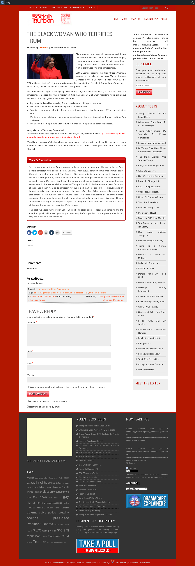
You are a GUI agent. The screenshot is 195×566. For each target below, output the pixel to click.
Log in (9, 2)
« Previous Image (36, 300)
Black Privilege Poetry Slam (151, 301)
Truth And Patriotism (148, 202)
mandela (66, 503)
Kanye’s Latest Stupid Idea (43, 296)
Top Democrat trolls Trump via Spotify (94, 502)
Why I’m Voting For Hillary (150, 240)
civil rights (39, 482)
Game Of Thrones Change (151, 197)
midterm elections (97, 292)
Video (124, 19)
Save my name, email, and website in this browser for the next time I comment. (67, 387)
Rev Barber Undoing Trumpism (92, 506)
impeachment (51, 503)
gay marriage (55, 497)
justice (59, 503)
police (42, 512)
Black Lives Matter (56, 478)
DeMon (44, 47)
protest (29, 531)
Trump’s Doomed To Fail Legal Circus (94, 426)
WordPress (145, 563)
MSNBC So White (146, 268)
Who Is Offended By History (151, 282)
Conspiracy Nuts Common (150, 364)
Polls (164, 19)
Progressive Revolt (147, 213)
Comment (31, 322)
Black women (57, 292)
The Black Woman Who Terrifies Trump (95, 452)
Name (29, 351)
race (37, 529)
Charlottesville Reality (148, 192)
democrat (57, 487)
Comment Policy (78, 7)
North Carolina (62, 508)
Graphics (135, 19)
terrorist (29, 542)
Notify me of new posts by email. (44, 407)
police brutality (58, 512)
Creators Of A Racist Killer (150, 296)
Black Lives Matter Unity (149, 338)
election (79, 292)
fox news (40, 497)
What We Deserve (147, 171)
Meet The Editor (59, 7)
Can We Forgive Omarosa (150, 176)
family (29, 497)
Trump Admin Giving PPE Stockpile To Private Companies (152, 134)
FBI (86, 292)
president (61, 518)
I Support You (144, 343)
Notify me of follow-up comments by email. (49, 401)
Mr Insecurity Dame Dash (150, 348)
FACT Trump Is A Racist (149, 186)
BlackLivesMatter (41, 478)
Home (115, 19)
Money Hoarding (146, 369)
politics (33, 518)
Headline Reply (150, 19)
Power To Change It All (149, 181)
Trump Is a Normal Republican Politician (95, 515)
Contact (44, 7)
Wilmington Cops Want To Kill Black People (97, 430)
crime (34, 487)
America (30, 478)
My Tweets (130, 463)
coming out (53, 483)
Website (30, 375)
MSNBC (41, 507)
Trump (38, 542)
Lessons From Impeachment (152, 143)
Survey (92, 7)
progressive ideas (62, 524)
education (38, 492)
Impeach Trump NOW (148, 207)
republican (34, 536)
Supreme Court (58, 536)
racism (63, 530)
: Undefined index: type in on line (147, 430)
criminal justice (44, 487)
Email (29, 363)
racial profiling (49, 530)
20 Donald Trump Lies (149, 263)
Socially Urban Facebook (46, 461)
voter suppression (56, 542)
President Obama (40, 524)
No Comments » (61, 289)
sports (44, 536)
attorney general (42, 292)
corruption (70, 292)
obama (32, 512)
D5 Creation (120, 563)
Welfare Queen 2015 (148, 307)
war (65, 542)
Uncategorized (45, 289)
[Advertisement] (49, 437)
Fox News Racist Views (149, 354)
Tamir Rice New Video (148, 359)
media (31, 507)
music (50, 508)
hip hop (40, 502)
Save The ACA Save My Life (151, 218)
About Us (32, 7)
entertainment (61, 491)
